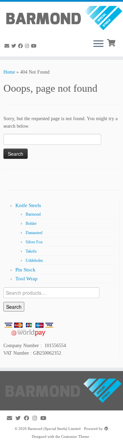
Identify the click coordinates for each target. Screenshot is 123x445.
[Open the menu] (98, 44)
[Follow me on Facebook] (21, 46)
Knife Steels (28, 205)
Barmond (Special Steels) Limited (54, 429)
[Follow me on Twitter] (14, 46)
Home (9, 72)
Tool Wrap (26, 278)
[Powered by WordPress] (106, 427)
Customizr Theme (75, 436)
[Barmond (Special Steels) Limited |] (61, 17)
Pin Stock (25, 269)
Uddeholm (34, 260)
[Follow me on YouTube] (35, 46)
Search (14, 306)
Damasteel (34, 232)
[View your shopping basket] (112, 42)
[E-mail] (7, 46)
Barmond (33, 214)
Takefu (31, 251)
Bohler (31, 223)
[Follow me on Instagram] (28, 46)
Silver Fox (34, 242)
